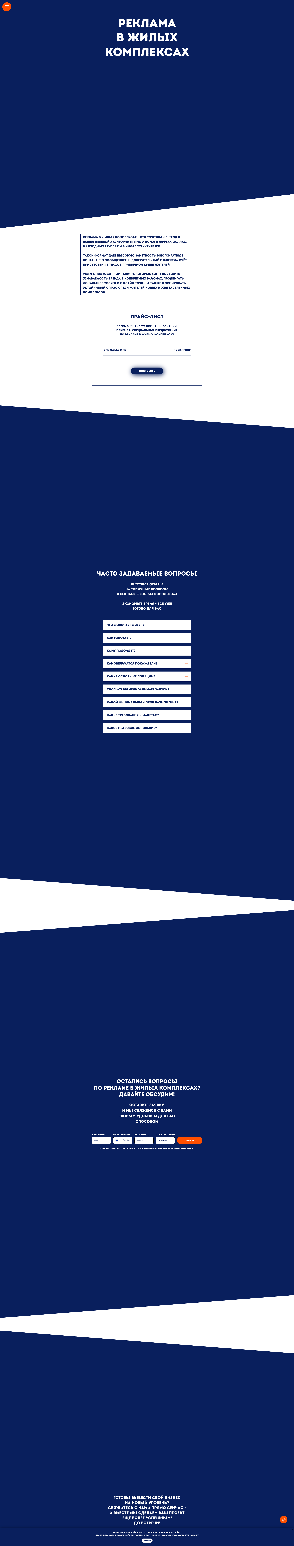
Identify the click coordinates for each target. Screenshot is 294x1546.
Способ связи (165, 1134)
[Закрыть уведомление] (292, 1529)
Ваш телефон (122, 1134)
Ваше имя (98, 1134)
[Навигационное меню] (7, 6)
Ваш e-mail (141, 1134)
